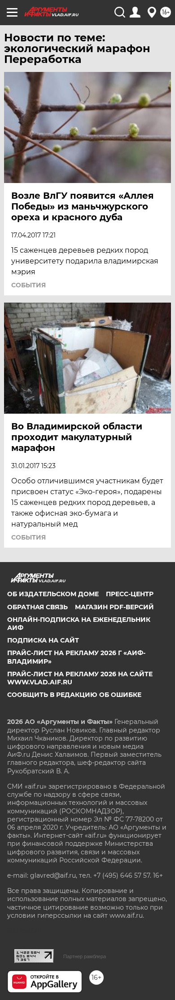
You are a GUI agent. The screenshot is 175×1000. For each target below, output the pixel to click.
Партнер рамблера (84, 956)
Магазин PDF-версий (114, 607)
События (28, 285)
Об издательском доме (53, 594)
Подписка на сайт (43, 640)
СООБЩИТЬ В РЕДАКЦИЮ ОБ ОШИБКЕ (74, 695)
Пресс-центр (129, 594)
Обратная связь (37, 607)
